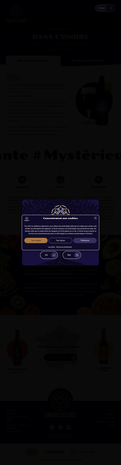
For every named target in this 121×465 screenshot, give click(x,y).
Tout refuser (60, 240)
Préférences (85, 240)
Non (69, 255)
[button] (95, 218)
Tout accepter (36, 240)
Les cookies (51, 247)
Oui (46, 255)
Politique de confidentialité (64, 247)
